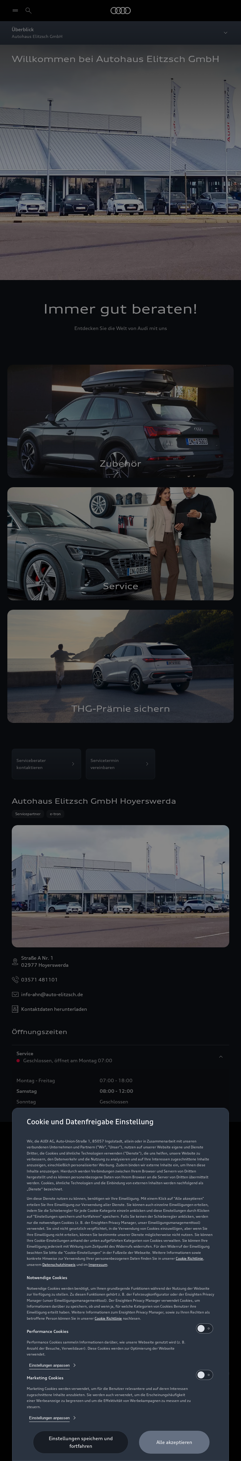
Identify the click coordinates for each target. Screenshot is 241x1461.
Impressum (97, 1264)
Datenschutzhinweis (59, 1264)
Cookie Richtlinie (189, 1258)
